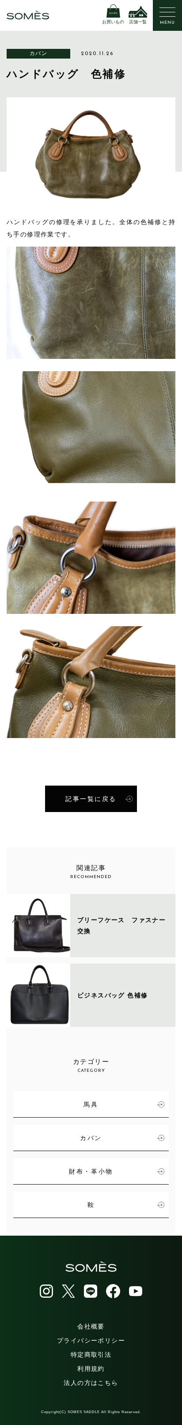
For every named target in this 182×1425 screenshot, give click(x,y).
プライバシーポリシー (91, 1340)
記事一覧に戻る (91, 798)
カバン (38, 53)
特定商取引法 (91, 1354)
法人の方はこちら (91, 1382)
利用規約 (91, 1368)
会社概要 (91, 1326)
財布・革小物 (91, 1171)
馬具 (90, 1104)
